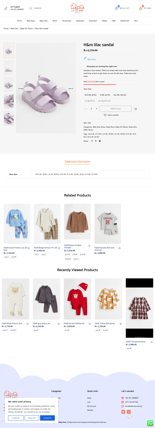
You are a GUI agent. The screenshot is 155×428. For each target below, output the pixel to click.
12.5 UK (91, 134)
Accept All (47, 418)
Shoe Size (87, 89)
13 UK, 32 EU (79, 174)
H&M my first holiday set (74, 323)
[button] (145, 8)
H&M (85, 130)
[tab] (77, 162)
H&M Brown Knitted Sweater (72, 246)
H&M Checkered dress (135, 342)
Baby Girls (14, 28)
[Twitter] (96, 141)
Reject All (31, 418)
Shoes (90, 130)
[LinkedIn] (100, 141)
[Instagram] (129, 412)
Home (6, 28)
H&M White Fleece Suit (12, 323)
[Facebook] (92, 141)
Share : (86, 141)
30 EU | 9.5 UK (126, 134)
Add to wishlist (136, 109)
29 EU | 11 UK (114, 134)
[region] (31, 410)
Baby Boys (110, 127)
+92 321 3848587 (17, 9)
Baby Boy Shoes (99, 127)
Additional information (77, 162)
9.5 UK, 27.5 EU (91, 174)
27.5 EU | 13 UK (101, 134)
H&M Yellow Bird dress (105, 323)
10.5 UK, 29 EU (41, 174)
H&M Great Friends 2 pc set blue (15, 249)
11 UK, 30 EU (53, 174)
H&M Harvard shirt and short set (104, 249)
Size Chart (92, 59)
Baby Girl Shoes (26, 28)
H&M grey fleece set (41, 323)
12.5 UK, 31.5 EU (66, 174)
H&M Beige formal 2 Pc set (45, 248)
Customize (16, 418)
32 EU (96, 137)
